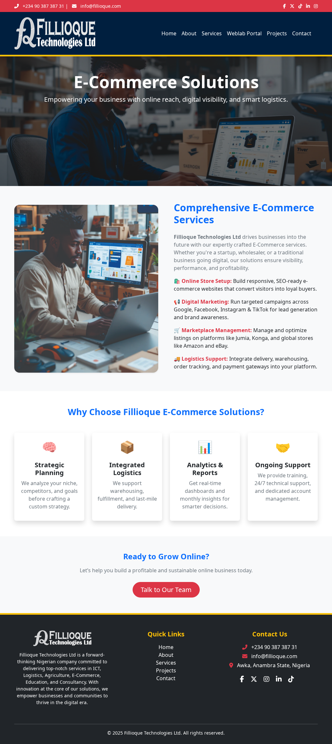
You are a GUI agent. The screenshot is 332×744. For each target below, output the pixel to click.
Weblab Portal (244, 33)
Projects (277, 33)
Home (168, 33)
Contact (301, 33)
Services (212, 33)
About (189, 33)
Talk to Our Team (166, 589)
